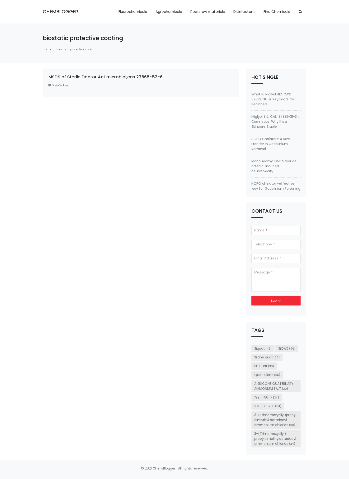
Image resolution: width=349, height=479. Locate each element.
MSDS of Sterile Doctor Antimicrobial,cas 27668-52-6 (105, 77)
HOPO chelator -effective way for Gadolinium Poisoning (275, 186)
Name (260, 230)
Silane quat (267, 357)
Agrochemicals (169, 11)
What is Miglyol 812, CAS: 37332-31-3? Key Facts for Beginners (272, 99)
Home (47, 49)
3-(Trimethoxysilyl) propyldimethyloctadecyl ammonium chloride (275, 438)
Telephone (264, 244)
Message (263, 272)
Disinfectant (244, 11)
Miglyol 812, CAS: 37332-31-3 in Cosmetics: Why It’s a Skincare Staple (276, 121)
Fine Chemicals (277, 11)
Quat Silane (267, 374)
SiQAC (286, 348)
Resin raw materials (207, 11)
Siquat (263, 348)
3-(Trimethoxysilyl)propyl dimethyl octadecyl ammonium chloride (275, 420)
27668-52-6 (267, 406)
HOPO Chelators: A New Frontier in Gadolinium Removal (270, 143)
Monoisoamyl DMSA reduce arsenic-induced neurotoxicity (274, 166)
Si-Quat (264, 366)
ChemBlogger (60, 11)
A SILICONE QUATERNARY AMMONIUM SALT (273, 386)
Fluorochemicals (132, 11)
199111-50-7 (266, 397)
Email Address (267, 258)
